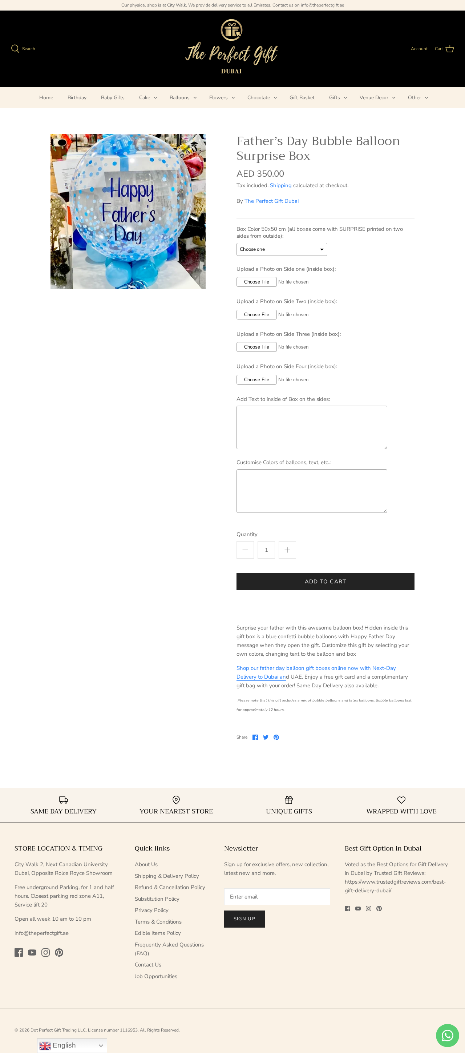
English (63, 1045)
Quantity (247, 534)
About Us (146, 864)
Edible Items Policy (158, 933)
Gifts (334, 97)
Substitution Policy (157, 899)
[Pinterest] (59, 952)
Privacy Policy (152, 910)
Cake (144, 97)
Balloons (180, 97)
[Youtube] (32, 952)
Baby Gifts (113, 97)
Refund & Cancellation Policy (170, 887)
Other (414, 97)
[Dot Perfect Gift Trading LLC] (232, 49)
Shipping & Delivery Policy (167, 876)
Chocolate (258, 97)
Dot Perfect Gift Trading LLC (58, 1030)
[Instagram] (45, 952)
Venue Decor (374, 97)
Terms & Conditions (158, 921)
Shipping (281, 185)
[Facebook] (19, 952)
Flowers (218, 97)
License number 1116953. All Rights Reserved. (134, 1030)
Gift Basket (302, 97)
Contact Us (148, 964)
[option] (128, 211)
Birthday (77, 97)
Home (46, 97)
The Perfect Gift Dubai (271, 201)
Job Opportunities (156, 976)
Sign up (244, 919)
